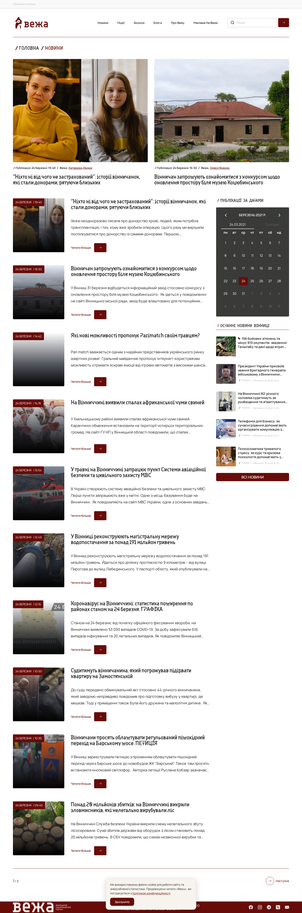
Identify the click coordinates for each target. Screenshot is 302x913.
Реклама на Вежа (206, 23)
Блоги (157, 23)
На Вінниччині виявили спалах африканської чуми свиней (137, 402)
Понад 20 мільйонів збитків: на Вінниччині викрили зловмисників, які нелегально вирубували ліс (130, 807)
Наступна (282, 881)
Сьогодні (272, 224)
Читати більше (81, 248)
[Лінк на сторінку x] (278, 907)
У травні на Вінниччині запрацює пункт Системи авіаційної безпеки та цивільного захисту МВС (138, 472)
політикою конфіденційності (151, 893)
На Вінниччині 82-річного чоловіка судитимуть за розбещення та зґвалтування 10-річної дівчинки (261, 399)
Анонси (139, 23)
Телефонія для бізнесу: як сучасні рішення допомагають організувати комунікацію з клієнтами (262, 427)
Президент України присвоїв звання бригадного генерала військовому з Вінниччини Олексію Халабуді (262, 372)
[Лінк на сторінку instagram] (260, 907)
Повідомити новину (24, 4)
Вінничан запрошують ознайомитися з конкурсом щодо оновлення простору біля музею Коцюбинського (217, 179)
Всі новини (252, 477)
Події (121, 23)
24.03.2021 (237, 224)
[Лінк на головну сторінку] (31, 23)
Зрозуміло (122, 902)
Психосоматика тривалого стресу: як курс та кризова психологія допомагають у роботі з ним (259, 454)
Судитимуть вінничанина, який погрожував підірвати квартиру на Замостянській (131, 673)
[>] (279, 215)
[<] (226, 215)
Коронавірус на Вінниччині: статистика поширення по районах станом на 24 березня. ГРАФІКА (132, 606)
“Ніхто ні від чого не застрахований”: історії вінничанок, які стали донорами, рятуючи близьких (76, 179)
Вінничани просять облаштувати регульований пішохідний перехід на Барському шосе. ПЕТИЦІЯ (138, 740)
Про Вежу (177, 23)
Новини (103, 23)
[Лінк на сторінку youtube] (287, 907)
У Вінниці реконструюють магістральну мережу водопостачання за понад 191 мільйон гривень (125, 539)
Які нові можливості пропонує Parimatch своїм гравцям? (135, 335)
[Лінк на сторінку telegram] (269, 907)
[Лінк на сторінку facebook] (251, 907)
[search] (283, 22)
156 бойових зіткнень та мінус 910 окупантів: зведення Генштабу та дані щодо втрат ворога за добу (262, 342)
